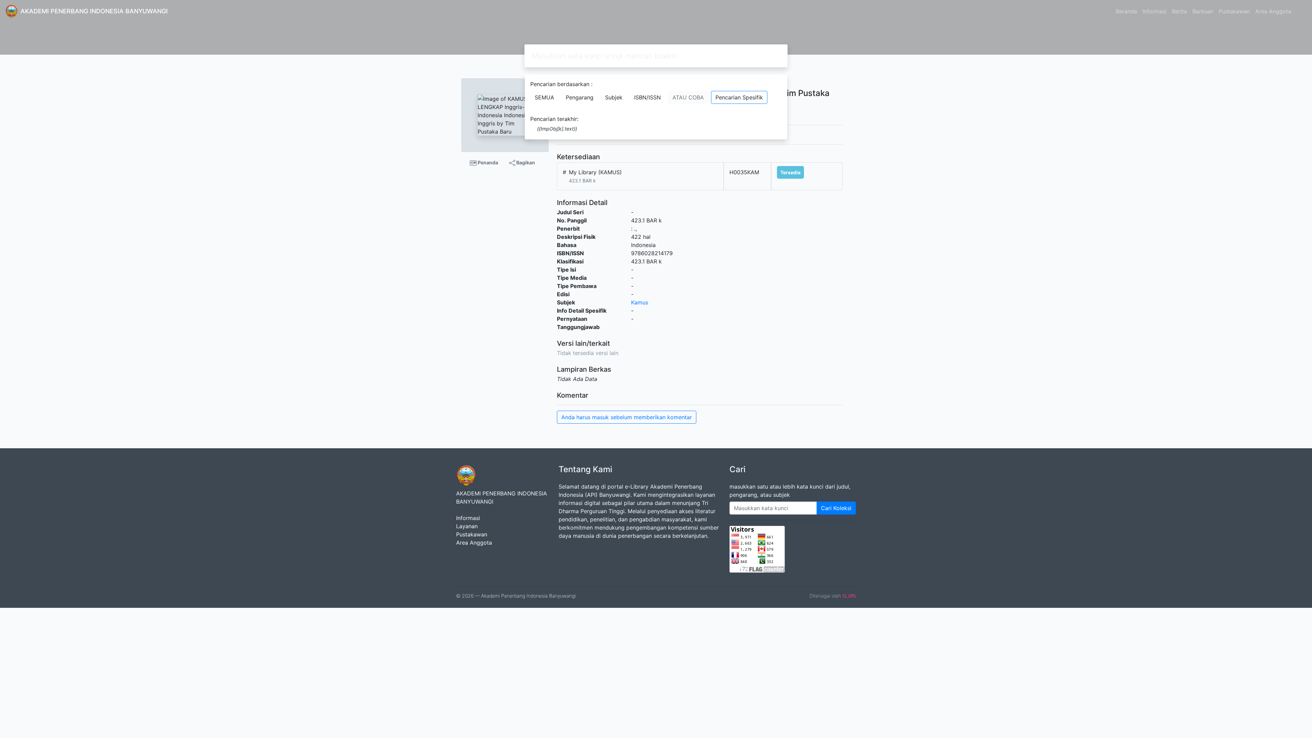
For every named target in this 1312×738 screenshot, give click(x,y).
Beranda (1126, 11)
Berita (1179, 11)
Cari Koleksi (836, 508)
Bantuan (1202, 11)
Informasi (1154, 11)
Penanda (487, 162)
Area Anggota (1273, 11)
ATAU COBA (688, 97)
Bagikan (525, 162)
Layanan (467, 526)
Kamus (639, 302)
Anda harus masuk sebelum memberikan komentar (626, 417)
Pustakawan (1234, 11)
